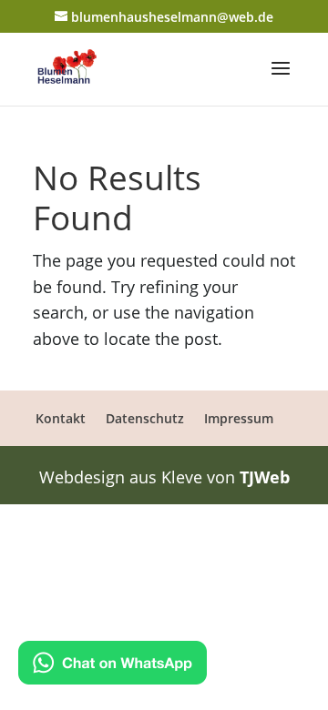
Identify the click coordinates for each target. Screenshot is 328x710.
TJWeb (265, 477)
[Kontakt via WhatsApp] (112, 666)
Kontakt (61, 418)
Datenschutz (145, 418)
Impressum (238, 418)
